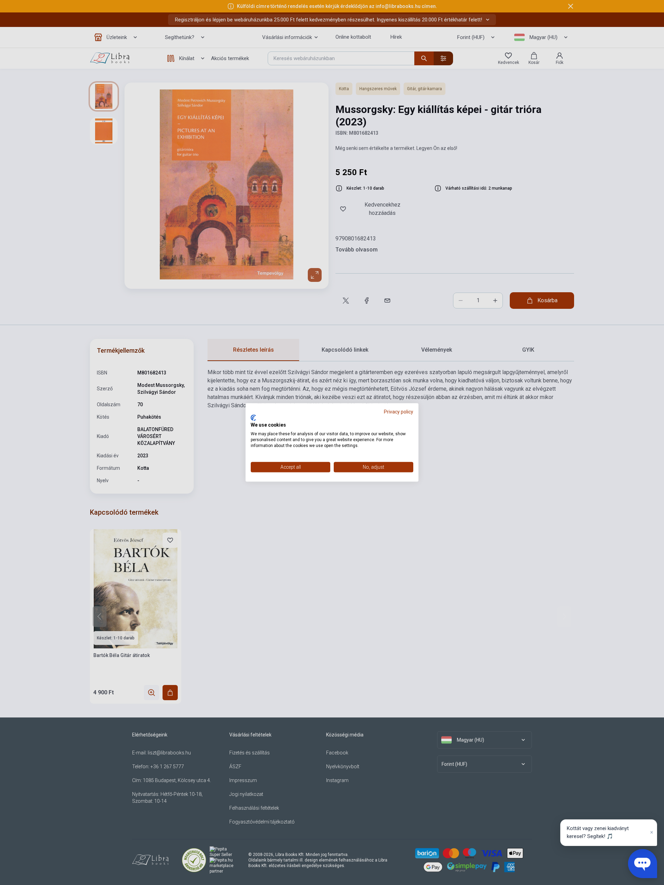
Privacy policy (398, 412)
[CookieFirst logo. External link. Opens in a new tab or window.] (253, 418)
